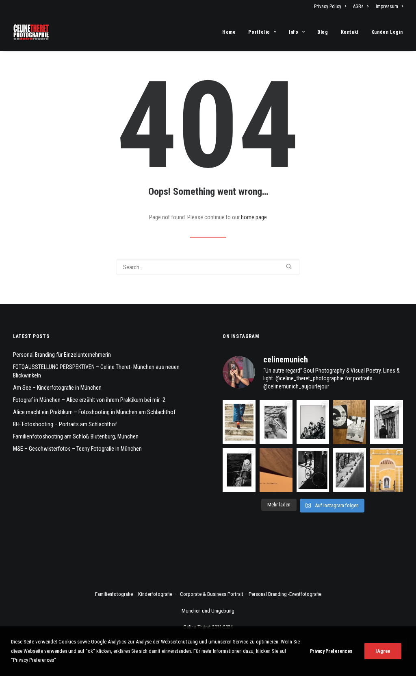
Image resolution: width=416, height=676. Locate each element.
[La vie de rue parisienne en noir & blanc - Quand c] (349, 470)
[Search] (208, 267)
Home (229, 32)
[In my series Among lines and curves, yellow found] (386, 470)
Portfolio (259, 32)
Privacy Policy (327, 6)
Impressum (387, 6)
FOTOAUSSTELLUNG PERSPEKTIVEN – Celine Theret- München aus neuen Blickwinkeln (96, 371)
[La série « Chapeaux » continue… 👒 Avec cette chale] (386, 422)
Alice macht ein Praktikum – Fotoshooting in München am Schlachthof (94, 412)
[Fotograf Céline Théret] (31, 32)
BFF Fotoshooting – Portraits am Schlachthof (65, 424)
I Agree (382, 651)
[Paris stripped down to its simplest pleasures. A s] (276, 422)
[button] (288, 266)
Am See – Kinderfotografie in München (57, 387)
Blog (322, 32)
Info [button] (293, 32)
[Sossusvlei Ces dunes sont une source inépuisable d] (276, 470)
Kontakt (350, 32)
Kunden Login (387, 32)
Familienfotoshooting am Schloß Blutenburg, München (76, 436)
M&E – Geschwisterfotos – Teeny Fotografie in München (77, 448)
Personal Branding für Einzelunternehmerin (62, 354)
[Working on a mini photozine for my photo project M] (349, 422)
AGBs (358, 6)
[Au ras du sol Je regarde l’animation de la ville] (239, 422)
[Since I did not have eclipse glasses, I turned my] (313, 422)
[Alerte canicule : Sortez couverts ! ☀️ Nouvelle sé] (239, 470)
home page (254, 217)
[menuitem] (331, 6)
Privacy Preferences (331, 651)
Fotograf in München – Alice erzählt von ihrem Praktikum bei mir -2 (89, 400)
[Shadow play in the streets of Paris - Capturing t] (313, 470)
